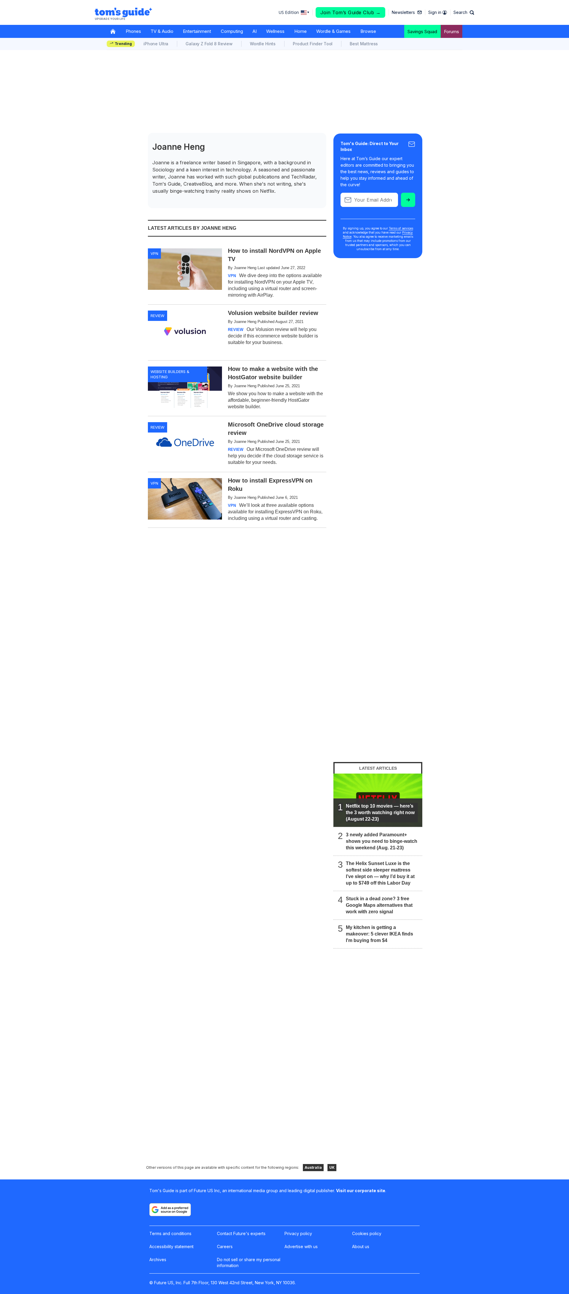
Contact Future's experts (241, 1233)
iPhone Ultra (155, 43)
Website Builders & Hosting (170, 374)
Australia (313, 1167)
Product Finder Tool (313, 43)
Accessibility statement (171, 1246)
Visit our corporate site (360, 1190)
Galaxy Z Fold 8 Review (209, 43)
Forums (451, 31)
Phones (133, 31)
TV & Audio (162, 31)
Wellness (275, 31)
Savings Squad (422, 31)
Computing (232, 31)
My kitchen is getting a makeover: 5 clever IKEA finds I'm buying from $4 (379, 934)
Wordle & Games (333, 31)
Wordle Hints (263, 43)
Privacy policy (298, 1233)
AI (254, 31)
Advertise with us (301, 1246)
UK (332, 1167)
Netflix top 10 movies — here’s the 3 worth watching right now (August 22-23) (380, 812)
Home (300, 31)
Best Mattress (364, 43)
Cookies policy (366, 1233)
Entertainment (197, 31)
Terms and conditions (170, 1233)
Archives (157, 1259)
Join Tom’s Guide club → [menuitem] (350, 12)
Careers (225, 1246)
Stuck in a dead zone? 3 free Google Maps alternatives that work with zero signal (379, 905)
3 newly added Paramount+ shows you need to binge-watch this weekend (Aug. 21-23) (381, 841)
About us (360, 1246)
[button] (463, 12)
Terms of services (401, 228)
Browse (368, 31)
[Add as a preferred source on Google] (170, 1209)
